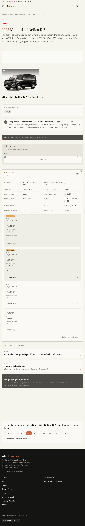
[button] (42, 137)
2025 (14, 433)
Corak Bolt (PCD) (50, 189)
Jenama (18, 14)
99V (16, 313)
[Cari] (68, 6)
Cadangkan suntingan (71, 337)
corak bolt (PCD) (37, 38)
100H (16, 220)
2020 (50, 433)
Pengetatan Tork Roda (12, 210)
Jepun (8, 111)
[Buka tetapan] (77, 6)
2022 (36, 433)
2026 (7, 433)
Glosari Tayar (7, 489)
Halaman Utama (7, 14)
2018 (64, 433)
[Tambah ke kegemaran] (43, 97)
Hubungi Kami (7, 501)
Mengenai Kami (8, 497)
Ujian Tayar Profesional (53, 481)
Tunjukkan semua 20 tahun (16, 439)
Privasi (4, 504)
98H (16, 255)
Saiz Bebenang (9, 206)
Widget (4, 485)
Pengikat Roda (9, 198)
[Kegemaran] (72, 6)
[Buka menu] (81, 6)
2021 (43, 433)
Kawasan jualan (10, 194)
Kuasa (46, 198)
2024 (21, 433)
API (3, 481)
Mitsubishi (26, 14)
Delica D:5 (35, 14)
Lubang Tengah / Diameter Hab (53, 183)
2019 (57, 433)
